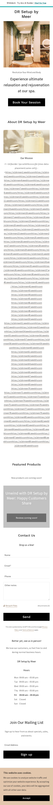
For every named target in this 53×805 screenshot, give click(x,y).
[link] (26, 14)
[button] (4, 605)
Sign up (26, 754)
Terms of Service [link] (28, 630)
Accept (26, 798)
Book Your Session (27, 102)
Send (26, 617)
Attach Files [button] (11, 605)
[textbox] (26, 553)
